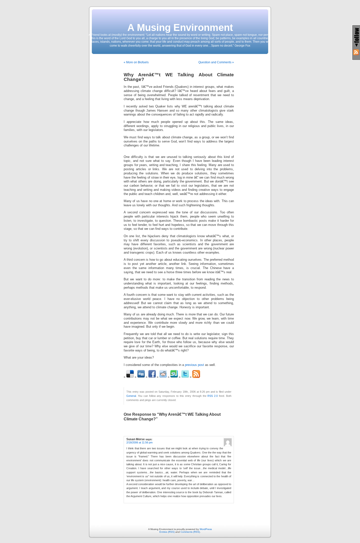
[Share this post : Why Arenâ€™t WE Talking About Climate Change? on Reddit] (163, 377)
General (131, 395)
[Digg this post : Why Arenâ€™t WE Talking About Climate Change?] (141, 377)
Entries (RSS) (167, 531)
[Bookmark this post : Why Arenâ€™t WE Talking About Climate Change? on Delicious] (130, 377)
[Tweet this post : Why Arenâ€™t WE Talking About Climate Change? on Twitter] (185, 377)
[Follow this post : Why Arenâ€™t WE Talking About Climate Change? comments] (196, 377)
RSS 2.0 (212, 395)
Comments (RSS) (190, 531)
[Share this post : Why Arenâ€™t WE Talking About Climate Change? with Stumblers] (174, 377)
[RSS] (356, 52)
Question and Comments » (216, 62)
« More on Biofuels (136, 62)
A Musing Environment (180, 27)
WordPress (206, 529)
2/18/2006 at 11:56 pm (139, 442)
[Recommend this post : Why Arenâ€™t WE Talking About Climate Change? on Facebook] (152, 377)
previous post (194, 365)
